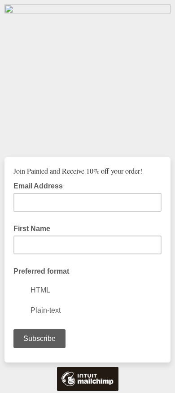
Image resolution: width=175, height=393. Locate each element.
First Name (31, 228)
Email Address (40, 185)
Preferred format (41, 271)
